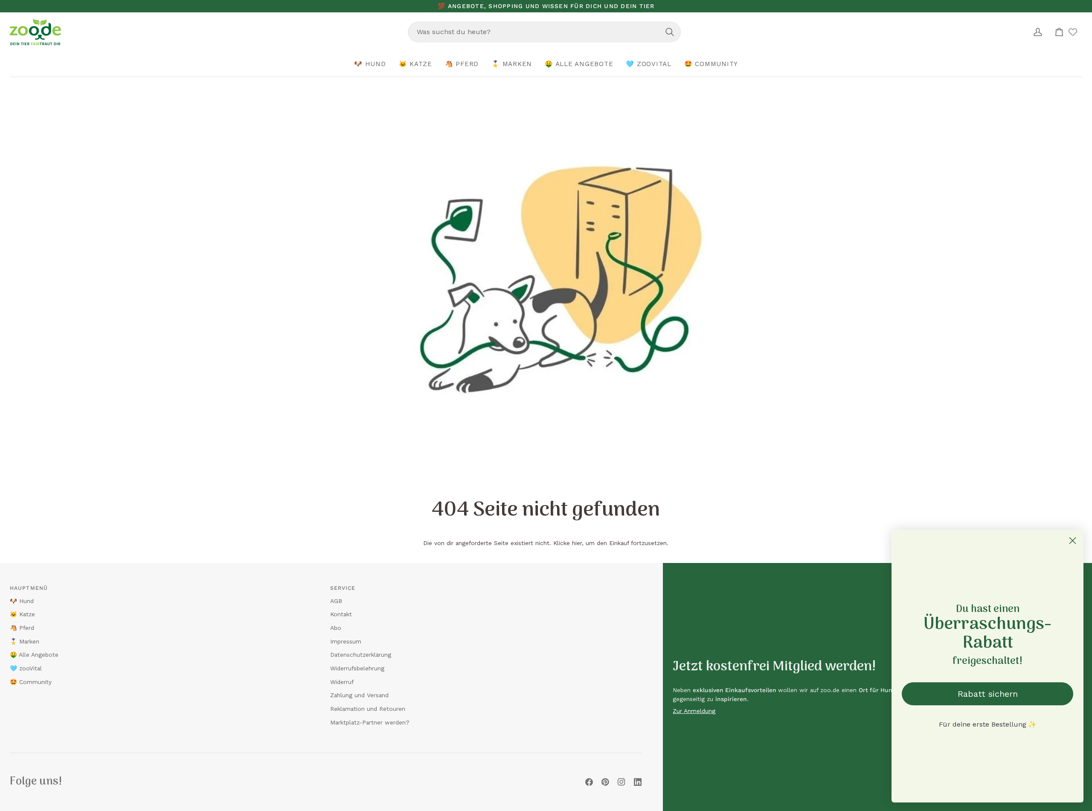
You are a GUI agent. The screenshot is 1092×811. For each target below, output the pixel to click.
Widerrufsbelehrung (357, 668)
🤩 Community (31, 681)
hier (577, 543)
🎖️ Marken (24, 641)
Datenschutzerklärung (360, 654)
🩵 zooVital (26, 668)
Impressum (345, 641)
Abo (335, 627)
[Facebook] (589, 782)
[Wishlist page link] (1073, 32)
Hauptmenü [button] (29, 588)
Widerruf (342, 681)
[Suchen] (669, 32)
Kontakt (341, 614)
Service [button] (343, 588)
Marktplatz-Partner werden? (370, 722)
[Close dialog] (1072, 540)
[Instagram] (621, 782)
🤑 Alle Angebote (34, 654)
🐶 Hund (22, 600)
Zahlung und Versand (359, 695)
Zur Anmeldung (694, 710)
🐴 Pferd (22, 627)
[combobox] (544, 32)
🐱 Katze (22, 614)
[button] (370, 64)
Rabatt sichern (988, 694)
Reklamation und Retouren (367, 708)
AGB (336, 600)
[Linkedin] (638, 782)
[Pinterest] (605, 782)
